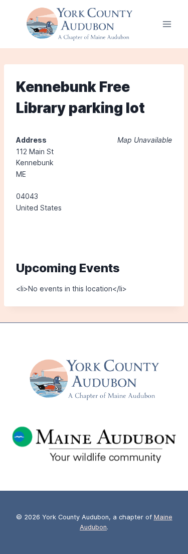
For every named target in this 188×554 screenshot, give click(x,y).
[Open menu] (166, 24)
